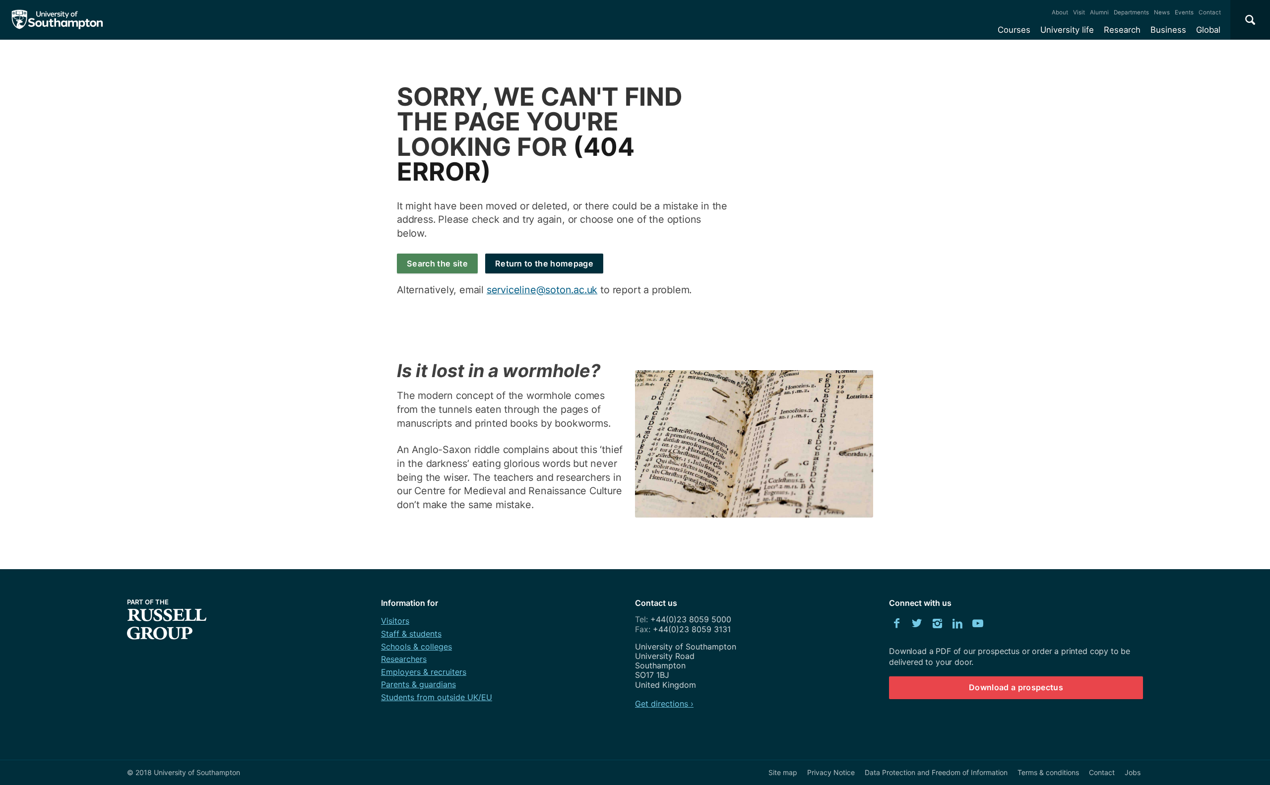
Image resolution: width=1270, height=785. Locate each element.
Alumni (1099, 12)
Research (1122, 30)
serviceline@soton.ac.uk (542, 290)
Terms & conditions (1048, 772)
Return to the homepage (544, 263)
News (1162, 12)
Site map (782, 772)
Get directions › (664, 704)
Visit (1079, 12)
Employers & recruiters (423, 672)
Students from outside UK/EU (436, 697)
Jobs (1133, 772)
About (1060, 12)
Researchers (404, 659)
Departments (1131, 12)
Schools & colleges (416, 647)
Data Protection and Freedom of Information (936, 772)
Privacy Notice (831, 772)
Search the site (437, 263)
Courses (1014, 30)
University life (1067, 30)
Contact (1210, 12)
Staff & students (411, 634)
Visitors (395, 621)
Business (1168, 30)
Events (1184, 12)
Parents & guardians (418, 684)
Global (1208, 30)
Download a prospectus (1016, 687)
